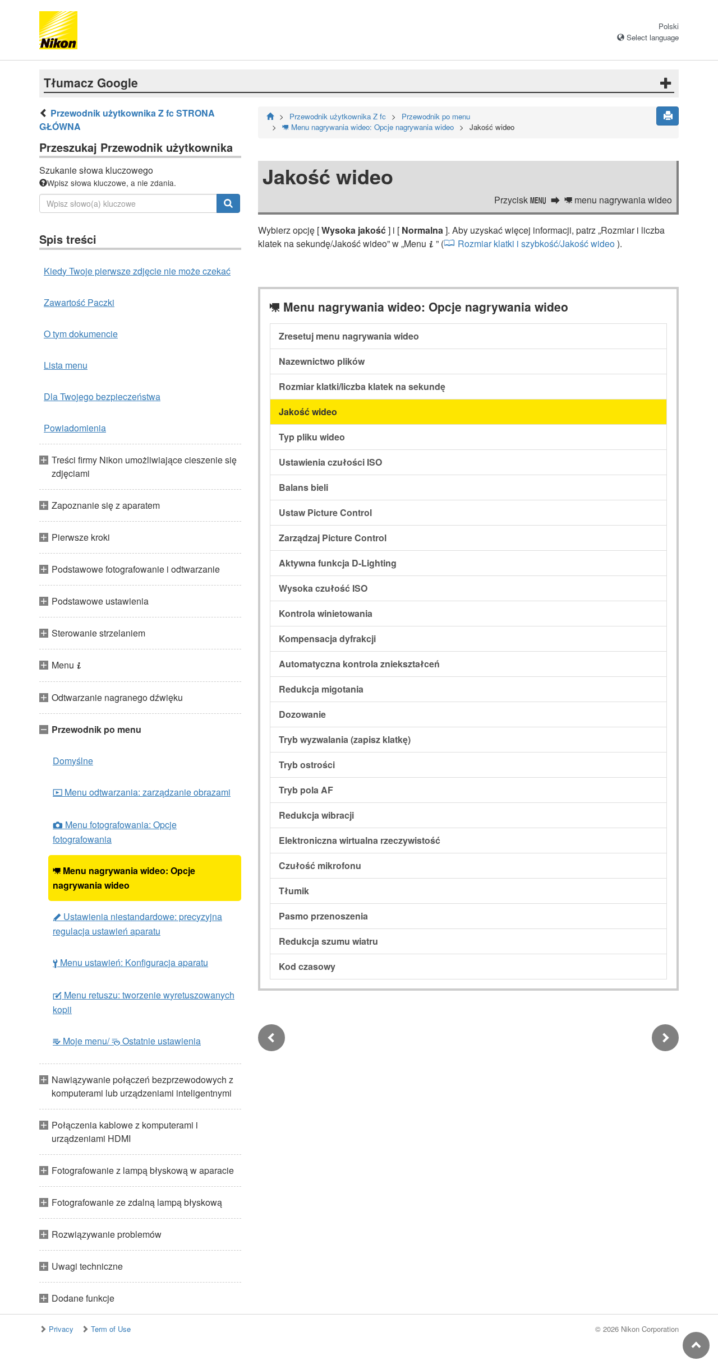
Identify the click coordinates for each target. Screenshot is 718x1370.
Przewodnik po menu (436, 116)
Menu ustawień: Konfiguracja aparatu (130, 962)
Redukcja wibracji (316, 815)
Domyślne (73, 760)
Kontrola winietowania (325, 613)
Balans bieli (303, 487)
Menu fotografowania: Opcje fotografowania (115, 832)
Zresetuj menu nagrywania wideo (349, 335)
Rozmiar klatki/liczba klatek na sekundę (362, 386)
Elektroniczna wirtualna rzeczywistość (359, 840)
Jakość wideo (308, 411)
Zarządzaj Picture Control (332, 537)
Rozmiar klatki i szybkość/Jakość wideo (536, 243)
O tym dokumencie (81, 333)
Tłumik (294, 890)
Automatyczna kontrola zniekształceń (359, 663)
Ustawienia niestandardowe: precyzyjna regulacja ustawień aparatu (137, 923)
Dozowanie (302, 714)
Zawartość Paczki (79, 302)
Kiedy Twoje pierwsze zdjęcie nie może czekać (137, 270)
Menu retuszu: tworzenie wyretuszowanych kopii (143, 1002)
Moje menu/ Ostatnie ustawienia (127, 1040)
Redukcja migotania (321, 688)
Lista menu (66, 365)
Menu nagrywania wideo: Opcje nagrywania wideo (124, 877)
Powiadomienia (75, 427)
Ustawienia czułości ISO (330, 462)
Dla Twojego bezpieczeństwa (102, 396)
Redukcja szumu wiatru (328, 941)
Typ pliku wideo (312, 436)
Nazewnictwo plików (322, 361)
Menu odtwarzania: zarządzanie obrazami (142, 792)
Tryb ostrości (307, 764)
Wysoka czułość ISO (323, 588)
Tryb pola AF (306, 789)
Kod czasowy (307, 966)
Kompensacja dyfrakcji (327, 638)
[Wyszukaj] (228, 203)
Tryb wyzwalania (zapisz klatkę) (345, 739)
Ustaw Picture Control (325, 512)
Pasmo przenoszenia (323, 915)
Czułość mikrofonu (320, 865)
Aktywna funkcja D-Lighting (338, 562)
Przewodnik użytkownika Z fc (337, 116)
